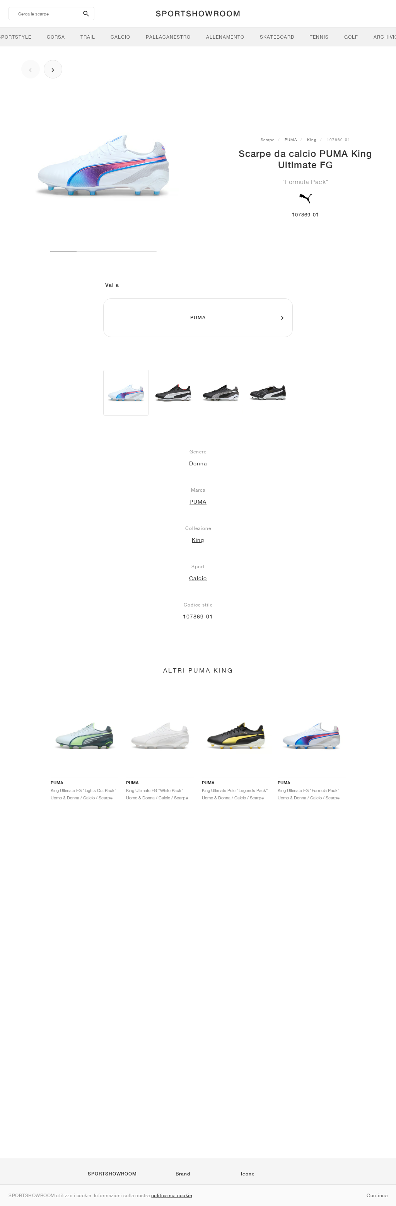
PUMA (291, 139)
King (312, 139)
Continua (377, 1195)
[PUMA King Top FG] (268, 393)
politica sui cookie (171, 1195)
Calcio (198, 578)
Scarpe (268, 139)
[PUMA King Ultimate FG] (126, 393)
